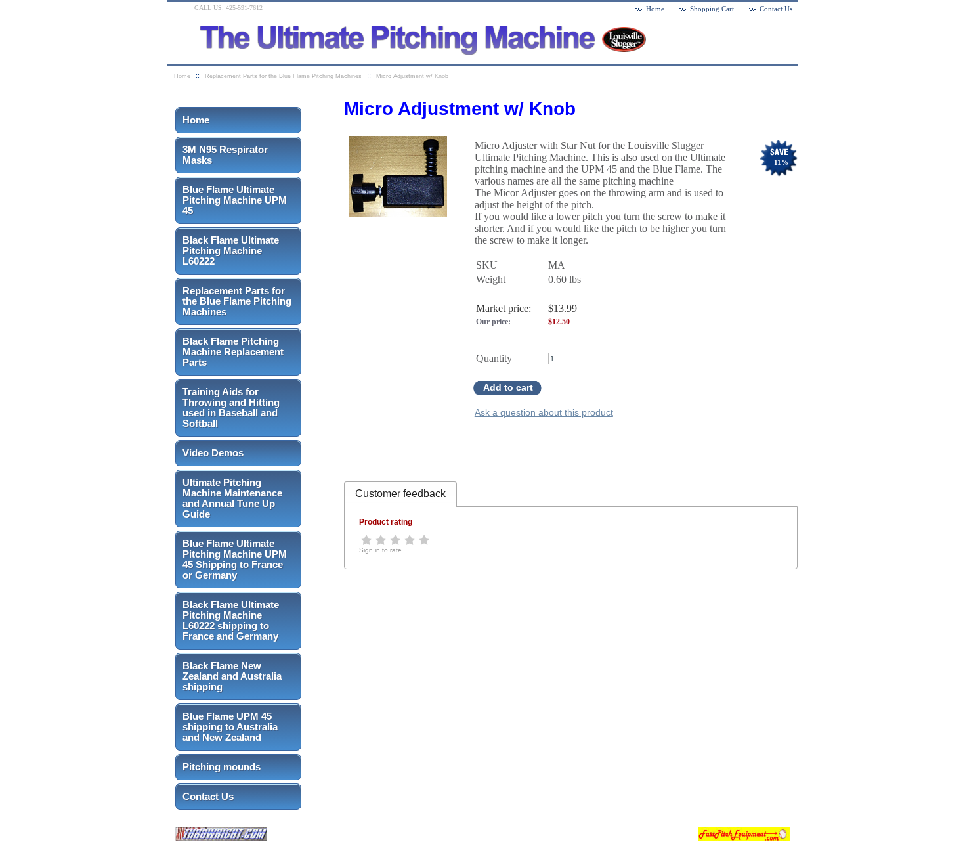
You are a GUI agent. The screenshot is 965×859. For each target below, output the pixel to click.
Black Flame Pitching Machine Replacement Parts (233, 352)
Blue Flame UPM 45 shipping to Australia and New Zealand (230, 727)
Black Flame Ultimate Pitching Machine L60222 (230, 250)
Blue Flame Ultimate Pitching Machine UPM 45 (234, 200)
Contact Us (208, 796)
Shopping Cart (712, 8)
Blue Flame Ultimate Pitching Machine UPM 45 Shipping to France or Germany (234, 559)
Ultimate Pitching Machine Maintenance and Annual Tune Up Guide (232, 498)
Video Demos (213, 452)
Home (195, 119)
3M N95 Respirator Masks (225, 154)
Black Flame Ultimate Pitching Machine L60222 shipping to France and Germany (230, 620)
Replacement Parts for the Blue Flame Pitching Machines (236, 301)
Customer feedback (400, 493)
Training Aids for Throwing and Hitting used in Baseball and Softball (231, 407)
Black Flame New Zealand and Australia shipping (232, 676)
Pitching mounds (221, 766)
